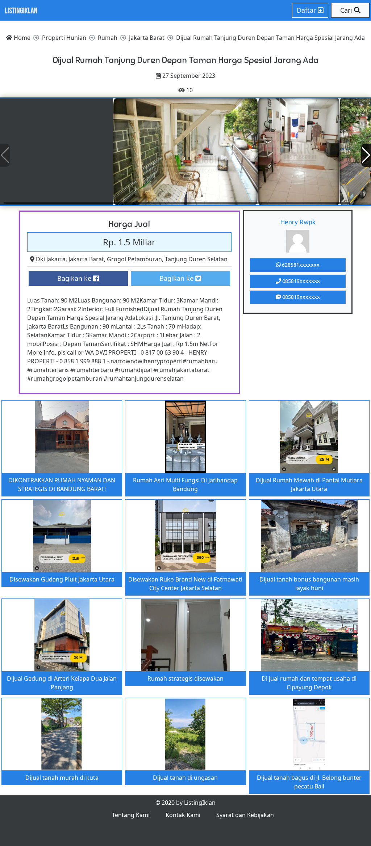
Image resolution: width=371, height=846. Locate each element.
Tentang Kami (131, 815)
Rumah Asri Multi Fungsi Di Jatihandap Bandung (185, 484)
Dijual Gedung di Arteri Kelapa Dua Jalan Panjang (62, 682)
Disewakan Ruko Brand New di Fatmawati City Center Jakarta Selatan (185, 583)
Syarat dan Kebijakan (245, 815)
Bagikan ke (75, 278)
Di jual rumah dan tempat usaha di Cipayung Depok (309, 682)
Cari (347, 10)
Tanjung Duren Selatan (196, 259)
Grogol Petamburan (134, 259)
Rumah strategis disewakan (185, 678)
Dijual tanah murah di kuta (62, 778)
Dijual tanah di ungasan (185, 778)
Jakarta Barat (86, 259)
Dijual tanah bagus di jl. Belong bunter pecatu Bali (309, 782)
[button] (366, 155)
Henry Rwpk (298, 221)
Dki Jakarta (51, 259)
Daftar (307, 10)
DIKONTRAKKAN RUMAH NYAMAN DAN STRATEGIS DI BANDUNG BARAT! (61, 484)
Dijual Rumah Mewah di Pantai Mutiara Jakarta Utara (309, 484)
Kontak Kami (183, 815)
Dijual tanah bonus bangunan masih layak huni (309, 583)
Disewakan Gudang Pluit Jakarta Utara (61, 579)
